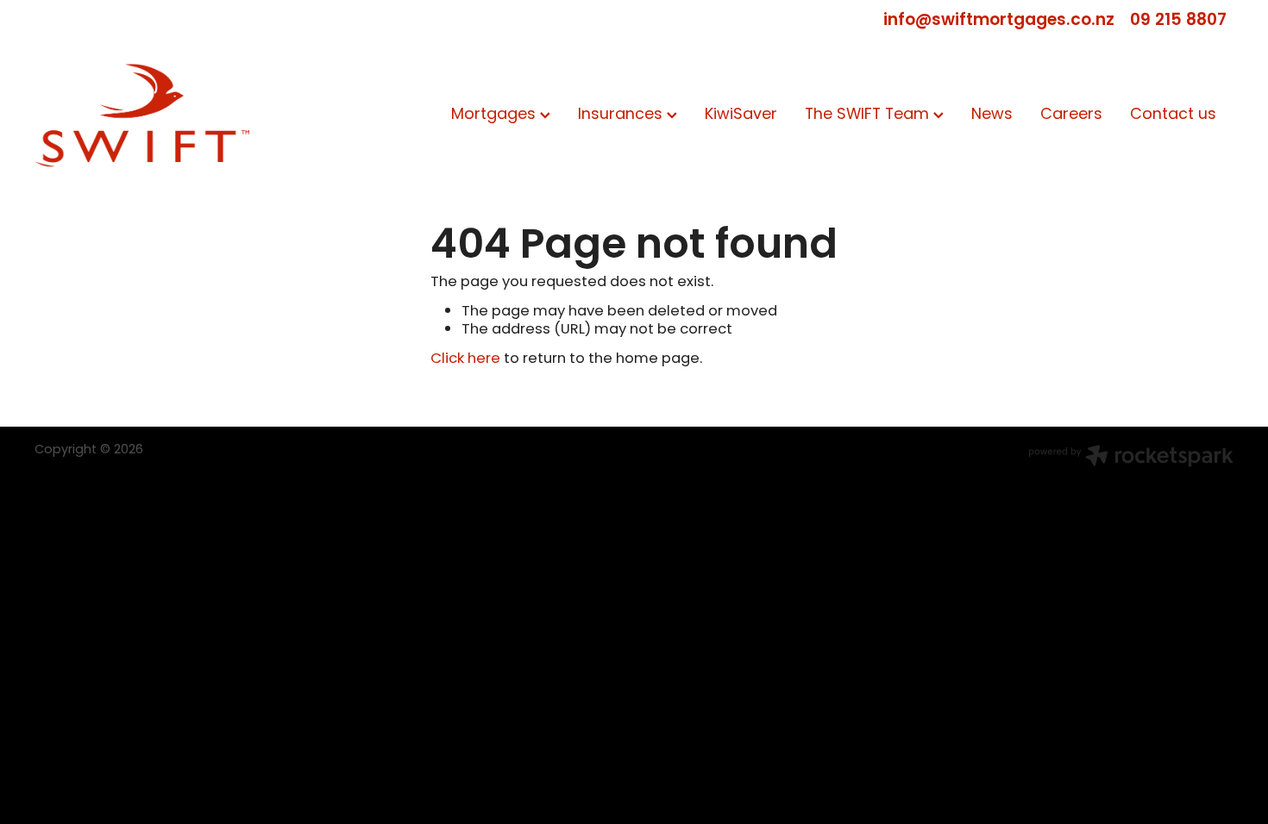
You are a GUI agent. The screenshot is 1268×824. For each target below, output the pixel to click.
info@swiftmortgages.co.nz (998, 20)
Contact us (1173, 115)
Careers (1071, 115)
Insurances (622, 115)
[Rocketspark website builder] (1130, 458)
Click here (465, 359)
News (992, 115)
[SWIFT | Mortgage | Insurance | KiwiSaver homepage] (154, 115)
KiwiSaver (741, 115)
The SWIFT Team (869, 115)
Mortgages (495, 115)
